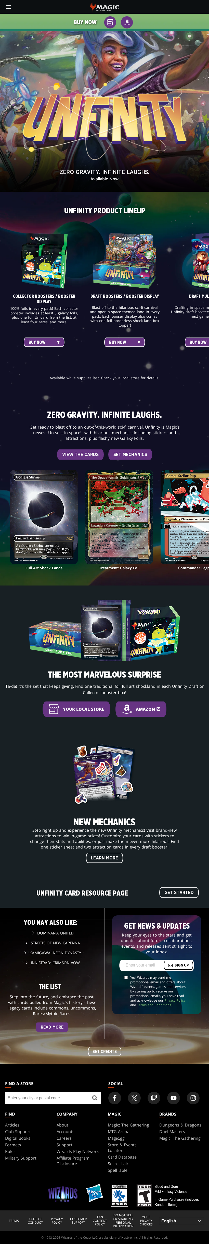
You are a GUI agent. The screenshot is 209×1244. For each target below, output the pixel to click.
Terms (14, 1221)
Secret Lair (118, 1163)
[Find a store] (95, 1098)
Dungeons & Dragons (180, 1125)
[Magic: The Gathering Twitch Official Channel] (154, 1098)
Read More (52, 1027)
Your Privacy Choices (146, 1220)
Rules (10, 1151)
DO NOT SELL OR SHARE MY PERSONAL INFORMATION (123, 1220)
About (62, 1125)
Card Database (122, 1157)
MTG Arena (118, 1131)
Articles (12, 1125)
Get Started (179, 892)
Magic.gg (116, 1138)
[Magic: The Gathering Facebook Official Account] (114, 1098)
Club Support (18, 1131)
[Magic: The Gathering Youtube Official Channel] (173, 1098)
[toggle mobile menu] (8, 7)
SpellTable (117, 1170)
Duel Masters (172, 1131)
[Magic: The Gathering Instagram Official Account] (193, 1098)
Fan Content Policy (100, 1220)
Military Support (20, 1158)
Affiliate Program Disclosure (73, 1160)
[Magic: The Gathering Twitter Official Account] (134, 1098)
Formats (13, 1145)
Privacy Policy (174, 1000)
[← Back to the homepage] (104, 6)
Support (64, 1145)
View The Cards (80, 454)
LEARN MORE (104, 858)
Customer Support (78, 1221)
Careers (64, 1138)
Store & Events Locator (122, 1147)
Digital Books (17, 1138)
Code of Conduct (35, 1221)
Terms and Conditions (154, 1005)
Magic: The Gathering (128, 1125)
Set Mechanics (130, 454)
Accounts (65, 1131)
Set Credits (105, 1052)
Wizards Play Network (78, 1151)
